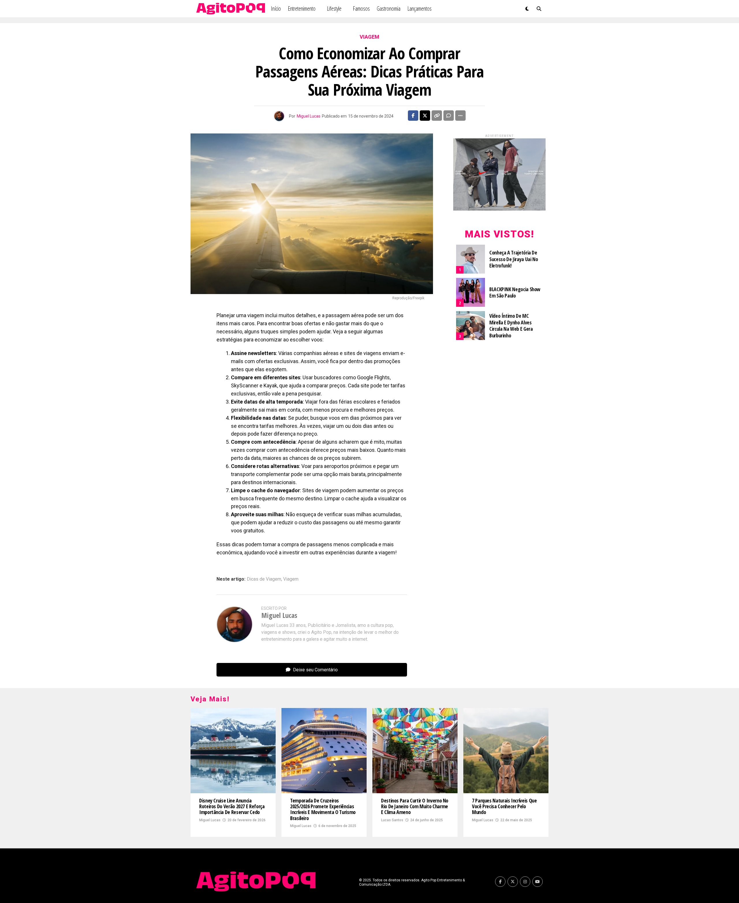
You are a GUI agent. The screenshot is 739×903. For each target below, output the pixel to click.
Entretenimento (302, 8)
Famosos (361, 8)
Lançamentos (419, 8)
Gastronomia (388, 8)
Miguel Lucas (308, 116)
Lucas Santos (392, 820)
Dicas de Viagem (264, 579)
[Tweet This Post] (425, 115)
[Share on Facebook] (413, 115)
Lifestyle (334, 8)
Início (276, 8)
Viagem (290, 579)
